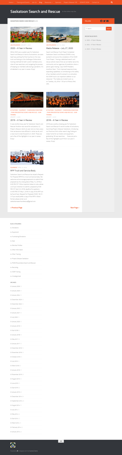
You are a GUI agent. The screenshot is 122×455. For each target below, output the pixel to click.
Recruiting (15, 267)
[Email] (107, 21)
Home (11, 2)
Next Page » (75, 208)
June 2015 (15, 383)
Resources (48, 2)
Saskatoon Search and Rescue (35, 11)
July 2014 (15, 410)
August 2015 (16, 379)
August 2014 (16, 405)
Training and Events (23, 2)
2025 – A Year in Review (94, 40)
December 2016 (17, 348)
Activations (14, 110)
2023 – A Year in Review (94, 49)
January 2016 (16, 370)
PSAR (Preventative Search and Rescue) (24, 112)
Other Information (17, 250)
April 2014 (15, 418)
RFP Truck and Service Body (23, 170)
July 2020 (15, 317)
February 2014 (16, 427)
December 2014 (17, 396)
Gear (13, 241)
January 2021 (16, 313)
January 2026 (16, 286)
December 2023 (17, 299)
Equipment (22, 110)
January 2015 (16, 392)
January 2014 (16, 432)
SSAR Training (16, 272)
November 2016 (17, 352)
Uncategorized (15, 45)
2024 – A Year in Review (94, 44)
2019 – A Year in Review (21, 120)
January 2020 (16, 321)
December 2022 (17, 304)
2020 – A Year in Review (21, 48)
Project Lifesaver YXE (70, 2)
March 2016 (15, 366)
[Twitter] (104, 21)
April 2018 (15, 330)
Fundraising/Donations (34, 110)
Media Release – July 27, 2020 (59, 48)
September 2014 (17, 401)
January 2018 (16, 335)
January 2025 (16, 291)
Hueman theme (33, 451)
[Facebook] (101, 21)
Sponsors (58, 2)
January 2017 (16, 343)
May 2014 (15, 414)
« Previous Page (16, 208)
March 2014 (15, 423)
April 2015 (15, 388)
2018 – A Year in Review (57, 120)
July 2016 (15, 361)
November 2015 (17, 374)
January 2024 (16, 295)
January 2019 (16, 326)
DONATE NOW (84, 2)
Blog (40, 2)
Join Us (34, 2)
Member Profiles (17, 245)
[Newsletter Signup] (110, 21)
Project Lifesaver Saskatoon (20, 258)
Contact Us (95, 2)
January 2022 (16, 308)
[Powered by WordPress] (17, 451)
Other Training (16, 254)
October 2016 (16, 357)
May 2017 (15, 339)
